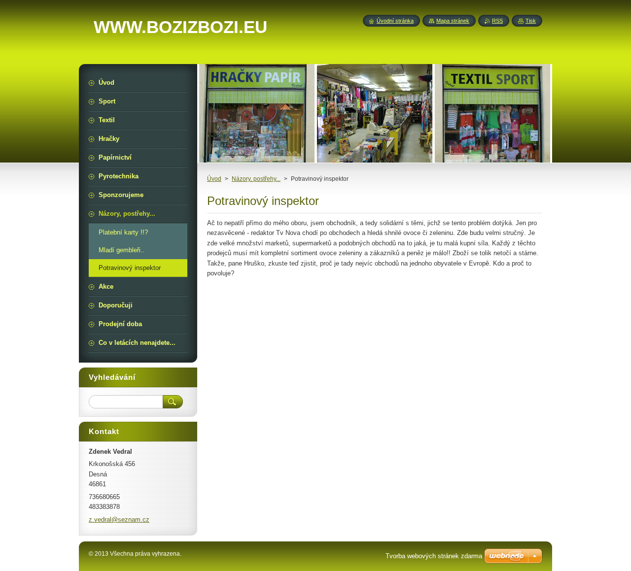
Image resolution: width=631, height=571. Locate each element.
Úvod (214, 179)
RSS (497, 21)
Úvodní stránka (395, 21)
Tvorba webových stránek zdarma (434, 556)
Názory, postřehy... (256, 179)
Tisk (531, 21)
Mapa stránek (452, 21)
